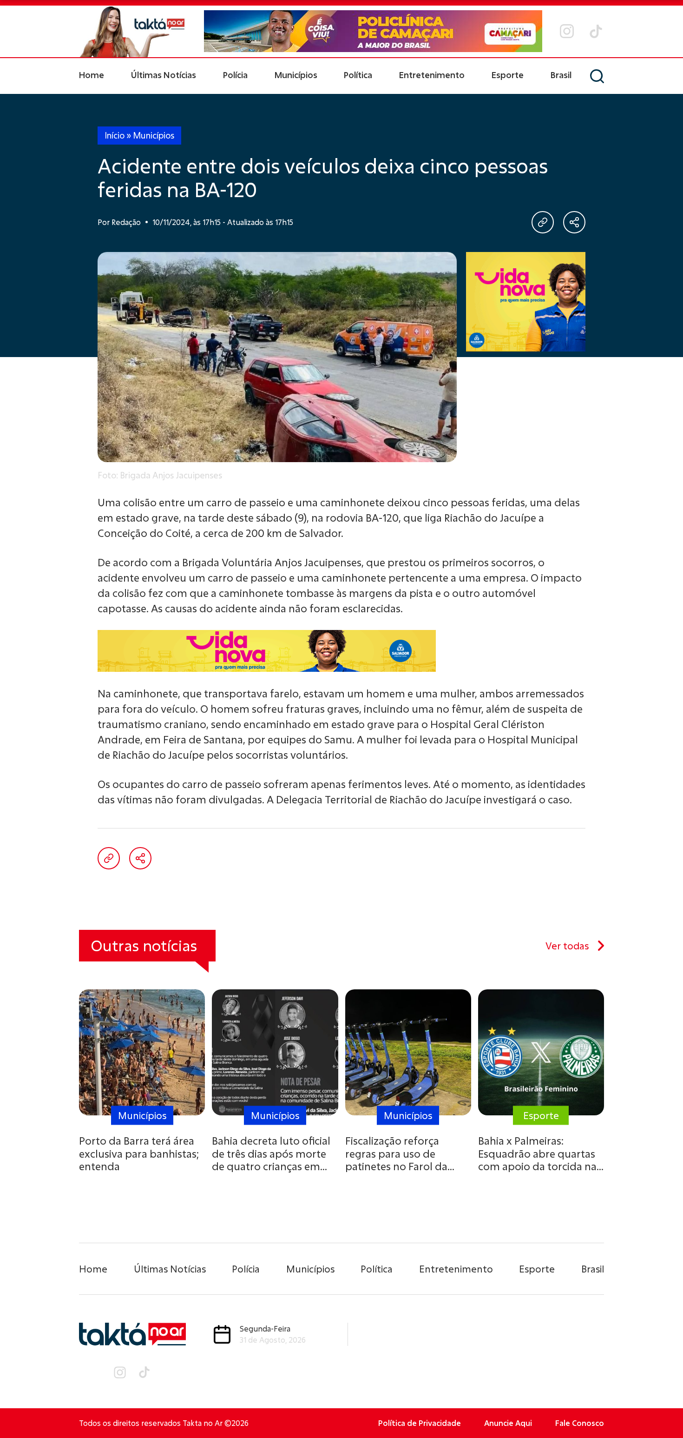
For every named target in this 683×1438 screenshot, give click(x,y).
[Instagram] (567, 31)
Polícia (235, 74)
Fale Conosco (579, 1423)
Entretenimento (432, 74)
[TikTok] (596, 31)
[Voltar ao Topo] (660, 1405)
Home (91, 74)
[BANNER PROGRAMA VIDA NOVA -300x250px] (526, 302)
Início (115, 135)
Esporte (508, 74)
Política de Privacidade (419, 1423)
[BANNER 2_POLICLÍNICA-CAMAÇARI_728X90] (373, 31)
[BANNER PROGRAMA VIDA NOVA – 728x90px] (341, 651)
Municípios (296, 74)
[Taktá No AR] (132, 31)
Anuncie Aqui (508, 1423)
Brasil (561, 74)
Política (358, 74)
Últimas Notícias (163, 74)
